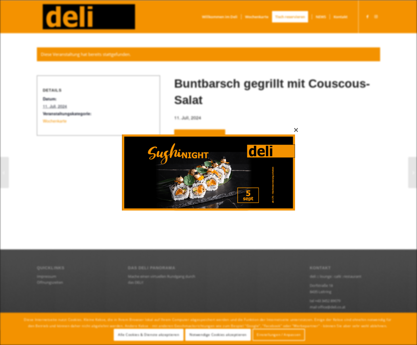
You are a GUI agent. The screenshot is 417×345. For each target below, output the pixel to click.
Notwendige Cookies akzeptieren (218, 334)
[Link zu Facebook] (367, 16)
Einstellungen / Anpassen (278, 334)
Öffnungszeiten (50, 282)
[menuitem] (219, 16)
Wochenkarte (55, 121)
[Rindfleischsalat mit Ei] (4, 172)
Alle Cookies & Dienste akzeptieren (148, 334)
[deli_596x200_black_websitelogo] (86, 16)
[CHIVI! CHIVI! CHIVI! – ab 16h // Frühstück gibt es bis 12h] (412, 172)
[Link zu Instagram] (376, 16)
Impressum (46, 276)
